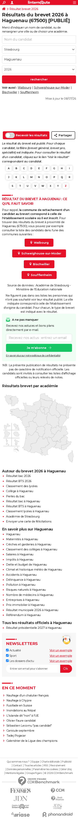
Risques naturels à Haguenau (26, 590)
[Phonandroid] (57, 814)
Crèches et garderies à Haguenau (28, 544)
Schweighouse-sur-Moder (52, 87)
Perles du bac (15, 496)
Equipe (35, 761)
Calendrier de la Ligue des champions (32, 741)
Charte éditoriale (50, 761)
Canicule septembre (20, 730)
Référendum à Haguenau (23, 615)
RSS (46, 765)
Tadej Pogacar (16, 735)
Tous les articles (32, 765)
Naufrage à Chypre (19, 700)
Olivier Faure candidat (21, 720)
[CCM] (57, 790)
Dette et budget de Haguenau (26, 564)
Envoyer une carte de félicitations (28, 521)
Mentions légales (15, 773)
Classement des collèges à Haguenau (31, 549)
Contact (17, 765)
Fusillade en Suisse (19, 705)
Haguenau (13, 534)
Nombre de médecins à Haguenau (29, 595)
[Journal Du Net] (20, 798)
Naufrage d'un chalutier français (27, 695)
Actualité (15, 650)
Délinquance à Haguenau (23, 580)
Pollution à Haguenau (20, 585)
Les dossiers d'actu (21, 661)
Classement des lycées (22, 486)
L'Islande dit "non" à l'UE (22, 715)
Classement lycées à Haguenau (27, 511)
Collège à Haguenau (19, 491)
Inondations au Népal (21, 710)
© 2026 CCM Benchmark (58, 773)
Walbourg (24, 87)
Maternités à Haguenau (22, 539)
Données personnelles (19, 769)
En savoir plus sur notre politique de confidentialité (33, 355)
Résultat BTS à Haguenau (23, 506)
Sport (12, 656)
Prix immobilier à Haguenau (25, 605)
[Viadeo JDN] (57, 806)
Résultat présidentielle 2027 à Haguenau (34, 628)
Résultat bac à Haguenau (23, 501)
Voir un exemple (61, 650)
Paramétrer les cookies (45, 769)
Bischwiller (9, 92)
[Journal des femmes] (20, 790)
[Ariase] (20, 814)
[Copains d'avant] (20, 806)
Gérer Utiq (66, 769)
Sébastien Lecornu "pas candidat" (29, 725)
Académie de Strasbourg (22, 516)
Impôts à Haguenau (19, 559)
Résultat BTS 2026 (19, 481)
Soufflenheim (29, 92)
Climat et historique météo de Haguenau (34, 569)
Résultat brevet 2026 (23, 9)
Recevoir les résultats (31, 135)
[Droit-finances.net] (57, 798)
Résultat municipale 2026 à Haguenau (32, 610)
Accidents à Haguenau (21, 575)
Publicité (66, 761)
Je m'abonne (36, 348)
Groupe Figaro (34, 773)
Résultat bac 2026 (18, 476)
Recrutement (57, 765)
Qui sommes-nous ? (18, 761)
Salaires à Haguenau (19, 554)
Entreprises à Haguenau (22, 600)
